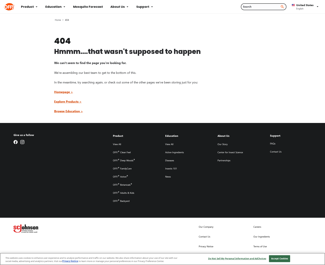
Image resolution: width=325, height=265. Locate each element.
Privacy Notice (70, 261)
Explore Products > (68, 101)
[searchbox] (261, 6)
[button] (306, 6)
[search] (282, 7)
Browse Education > (68, 111)
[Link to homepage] (14, 7)
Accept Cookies (279, 258)
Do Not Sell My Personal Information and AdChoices (237, 258)
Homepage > (63, 92)
